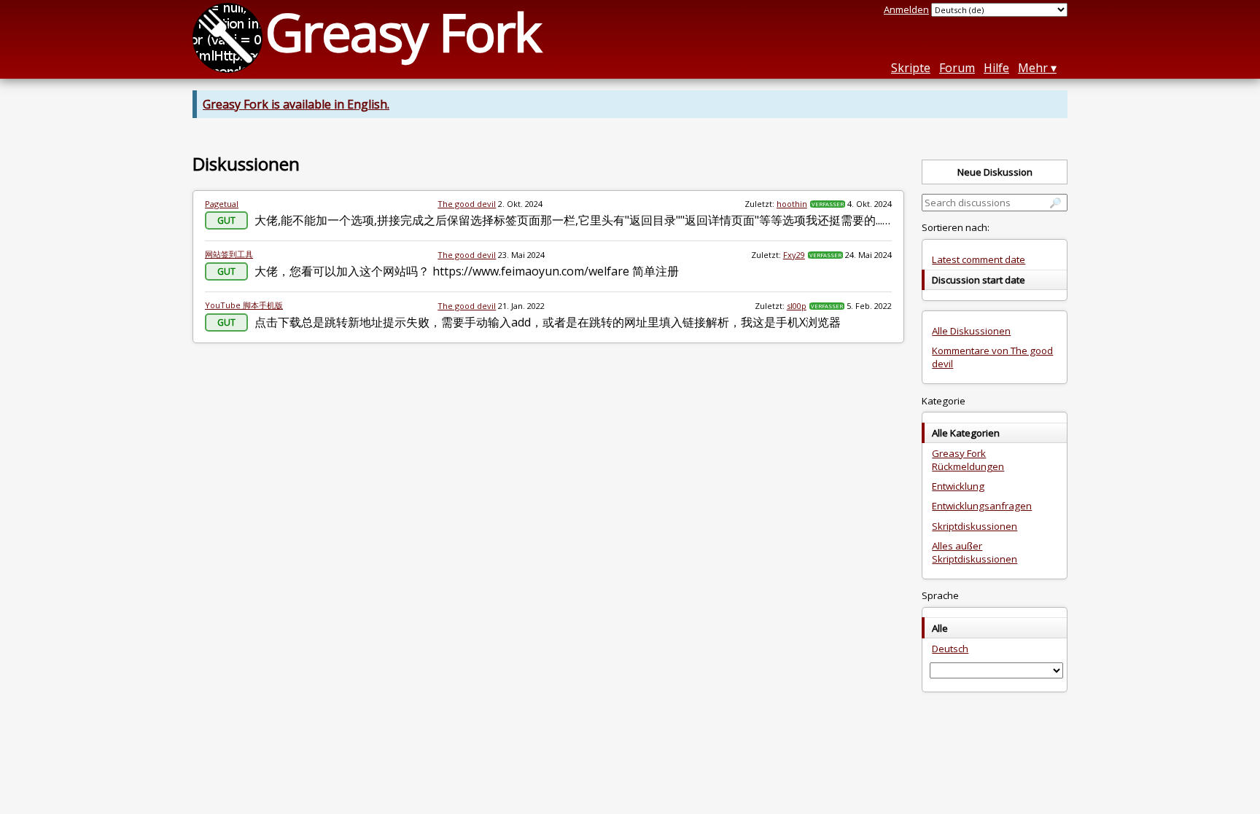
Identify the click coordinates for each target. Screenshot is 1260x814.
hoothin (792, 203)
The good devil (467, 203)
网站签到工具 (229, 253)
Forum (957, 68)
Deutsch (950, 648)
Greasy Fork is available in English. (296, 104)
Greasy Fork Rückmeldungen (968, 460)
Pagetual (221, 203)
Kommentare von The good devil (992, 357)
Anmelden (906, 9)
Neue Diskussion (994, 172)
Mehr (1033, 68)
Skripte (910, 68)
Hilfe (996, 68)
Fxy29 (794, 254)
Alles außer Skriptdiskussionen (974, 552)
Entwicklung (958, 486)
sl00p (796, 305)
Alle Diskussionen (971, 330)
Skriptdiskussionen (974, 526)
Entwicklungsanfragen (982, 505)
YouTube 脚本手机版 (244, 305)
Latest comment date (978, 259)
